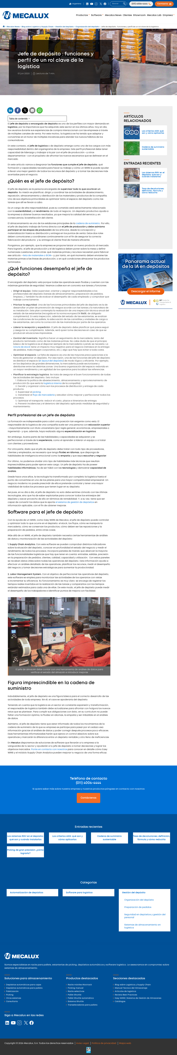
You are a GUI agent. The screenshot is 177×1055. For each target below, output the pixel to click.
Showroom (139, 15)
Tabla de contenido (18, 118)
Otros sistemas (13, 998)
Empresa (168, 15)
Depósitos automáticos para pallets (24, 988)
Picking (9, 995)
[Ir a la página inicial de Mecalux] (4, 27)
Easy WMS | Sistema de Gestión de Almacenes (138, 998)
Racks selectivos (76, 991)
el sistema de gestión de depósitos (75, 502)
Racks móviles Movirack (80, 985)
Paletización (12, 991)
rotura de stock (22, 347)
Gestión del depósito (133, 893)
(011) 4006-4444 (88, 782)
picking (37, 392)
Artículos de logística (125, 991)
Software (96, 15)
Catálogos (120, 1001)
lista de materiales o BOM (37, 255)
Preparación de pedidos (137, 907)
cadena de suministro (88, 223)
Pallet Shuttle (74, 995)
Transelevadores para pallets (82, 1005)
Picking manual (75, 988)
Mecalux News (113, 15)
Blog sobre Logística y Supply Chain (133, 985)
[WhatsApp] (32, 112)
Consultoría (12, 1001)
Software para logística (79, 893)
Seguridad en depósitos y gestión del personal (145, 916)
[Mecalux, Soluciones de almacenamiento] (26, 20)
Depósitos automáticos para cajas (23, 985)
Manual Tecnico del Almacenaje (131, 988)
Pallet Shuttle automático (81, 998)
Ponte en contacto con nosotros (49, 749)
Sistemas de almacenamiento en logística (142, 926)
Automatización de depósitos (26, 893)
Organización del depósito (139, 900)
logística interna (53, 383)
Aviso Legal (82, 1043)
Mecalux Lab (154, 15)
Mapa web (125, 1043)
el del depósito (51, 361)
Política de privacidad (104, 1043)
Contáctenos (88, 798)
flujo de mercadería (44, 395)
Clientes (127, 15)
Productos (82, 15)
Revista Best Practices (126, 995)
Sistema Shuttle (76, 1001)
